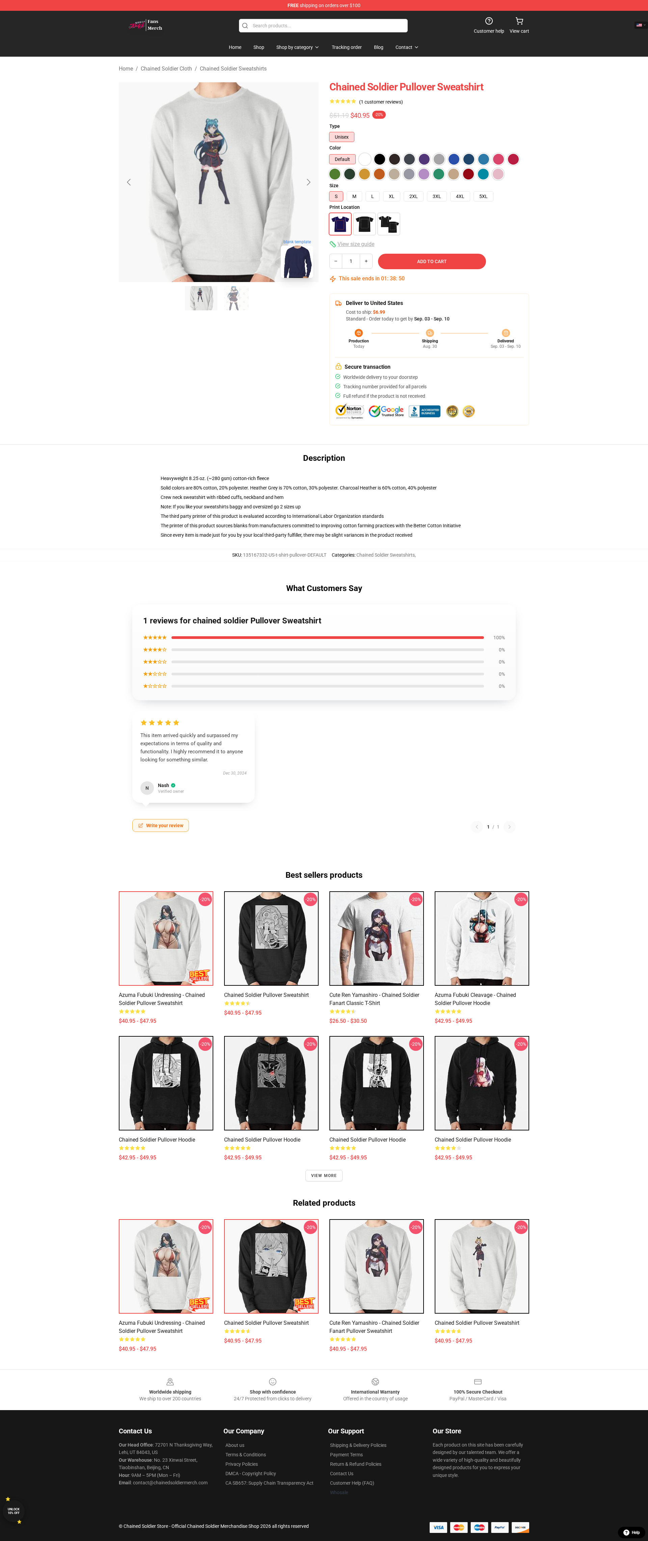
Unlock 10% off (14, 1511)
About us (234, 1445)
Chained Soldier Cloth (166, 68)
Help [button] (636, 1532)
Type (334, 126)
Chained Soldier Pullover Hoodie (157, 1140)
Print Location (344, 207)
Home (126, 68)
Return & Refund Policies (355, 1464)
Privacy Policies (241, 1464)
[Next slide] (308, 182)
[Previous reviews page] (477, 827)
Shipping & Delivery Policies (358, 1445)
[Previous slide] (129, 182)
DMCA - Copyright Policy (250, 1473)
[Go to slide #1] (201, 298)
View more (324, 1175)
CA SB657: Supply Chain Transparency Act (269, 1483)
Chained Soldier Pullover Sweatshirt (266, 995)
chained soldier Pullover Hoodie (473, 1140)
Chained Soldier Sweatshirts (233, 68)
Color (335, 147)
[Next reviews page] (510, 827)
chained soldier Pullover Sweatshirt (477, 1323)
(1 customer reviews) (381, 102)
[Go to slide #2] (236, 298)
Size (334, 185)
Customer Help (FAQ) (352, 1483)
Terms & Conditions (245, 1454)
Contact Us (341, 1473)
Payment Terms (346, 1454)
